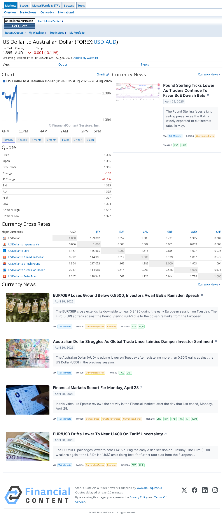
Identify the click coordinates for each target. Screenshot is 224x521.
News (145, 64)
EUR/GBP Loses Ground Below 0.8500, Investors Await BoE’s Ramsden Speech (128, 295)
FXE (134, 326)
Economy (111, 326)
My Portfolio (77, 33)
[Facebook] (194, 495)
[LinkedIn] (204, 495)
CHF (218, 232)
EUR (121, 232)
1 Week (22, 139)
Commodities (92, 419)
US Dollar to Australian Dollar (26, 270)
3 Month (51, 139)
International (66, 12)
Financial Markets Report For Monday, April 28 (98, 387)
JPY (98, 232)
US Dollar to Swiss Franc (23, 276)
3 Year (78, 139)
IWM (194, 419)
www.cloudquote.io (149, 488)
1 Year (65, 139)
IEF (187, 419)
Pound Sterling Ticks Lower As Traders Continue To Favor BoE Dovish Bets (188, 90)
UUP (184, 145)
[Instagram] (215, 495)
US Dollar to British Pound (24, 264)
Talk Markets (175, 136)
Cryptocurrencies (111, 419)
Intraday (8, 139)
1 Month (37, 139)
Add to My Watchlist (86, 58)
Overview (10, 12)
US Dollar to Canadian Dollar (26, 257)
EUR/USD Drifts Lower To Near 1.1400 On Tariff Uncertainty (110, 434)
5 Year (90, 139)
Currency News (208, 74)
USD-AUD (105, 41)
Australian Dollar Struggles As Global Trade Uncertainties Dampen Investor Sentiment (135, 341)
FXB (176, 145)
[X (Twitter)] (184, 495)
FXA (122, 373)
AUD (194, 232)
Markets (10, 5)
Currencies (47, 12)
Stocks (24, 5)
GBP (170, 232)
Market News (28, 12)
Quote (63, 64)
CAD (145, 232)
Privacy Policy (139, 497)
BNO (159, 419)
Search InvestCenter (49, 21)
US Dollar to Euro (19, 251)
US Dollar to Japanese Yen (24, 244)
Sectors (69, 5)
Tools (81, 5)
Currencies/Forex (205, 136)
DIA (166, 419)
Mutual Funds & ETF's (46, 5)
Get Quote (19, 26)
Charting (102, 74)
